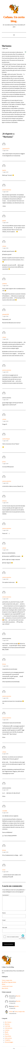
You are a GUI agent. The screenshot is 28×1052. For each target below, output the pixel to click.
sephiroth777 (5, 148)
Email (3, 920)
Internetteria (8, 1028)
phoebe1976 (5, 314)
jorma (4, 461)
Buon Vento (5, 988)
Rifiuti (3, 984)
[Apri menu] (14, 35)
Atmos (4, 664)
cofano (4, 246)
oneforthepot (6, 439)
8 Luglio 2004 (5, 753)
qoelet (4, 220)
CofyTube (7, 1026)
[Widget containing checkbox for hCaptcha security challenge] (14, 937)
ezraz (3, 869)
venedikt (4, 811)
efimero (4, 501)
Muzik (6, 1032)
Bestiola (7, 1024)
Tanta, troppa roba (7, 980)
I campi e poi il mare (7, 986)
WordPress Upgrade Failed (9, 982)
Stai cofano (8, 1036)
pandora (4, 283)
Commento (5, 895)
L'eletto (7, 1030)
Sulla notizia (8, 1038)
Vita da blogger (9, 1042)
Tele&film (7, 1040)
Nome (4, 913)
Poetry (7, 1034)
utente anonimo (6, 190)
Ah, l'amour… (8, 1022)
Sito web (4, 927)
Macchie (18, 996)
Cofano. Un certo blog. (14, 19)
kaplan (4, 170)
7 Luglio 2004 (5, 150)
